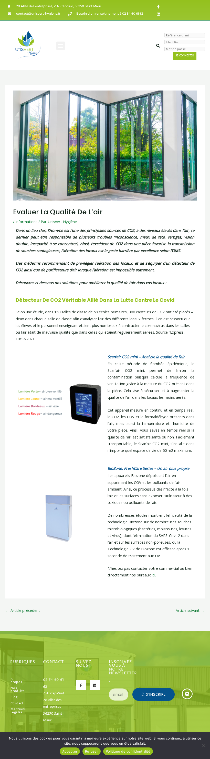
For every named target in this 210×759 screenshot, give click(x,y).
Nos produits (17, 690)
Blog (14, 697)
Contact (17, 704)
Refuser (91, 751)
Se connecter (184, 55)
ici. (154, 574)
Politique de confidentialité (128, 751)
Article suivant (190, 610)
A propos (16, 680)
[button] (60, 46)
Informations (26, 221)
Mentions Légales (17, 711)
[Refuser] (203, 745)
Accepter (69, 751)
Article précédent (23, 610)
